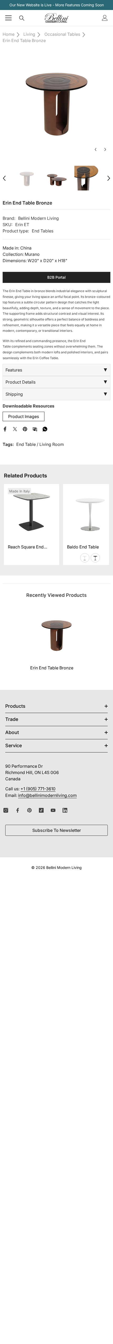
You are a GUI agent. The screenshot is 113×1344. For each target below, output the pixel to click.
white (84, 557)
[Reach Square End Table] (31, 511)
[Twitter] (15, 428)
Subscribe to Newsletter (56, 830)
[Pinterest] (25, 428)
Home (8, 34)
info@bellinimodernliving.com (47, 795)
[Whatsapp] (45, 428)
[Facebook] (5, 428)
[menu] (8, 18)
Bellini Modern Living (38, 218)
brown (95, 557)
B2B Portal (56, 277)
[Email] (35, 428)
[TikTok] (41, 810)
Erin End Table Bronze (51, 667)
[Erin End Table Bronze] (56, 634)
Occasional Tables (62, 34)
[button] (95, 149)
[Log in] (105, 18)
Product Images (23, 416)
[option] (56, 101)
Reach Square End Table (26, 547)
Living (29, 34)
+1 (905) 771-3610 (37, 788)
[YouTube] (53, 810)
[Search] (22, 18)
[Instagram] (6, 810)
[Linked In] (65, 810)
